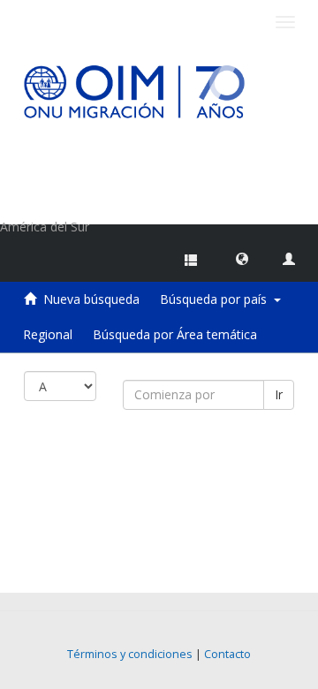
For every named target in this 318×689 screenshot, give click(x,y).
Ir (279, 394)
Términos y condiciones (130, 654)
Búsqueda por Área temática (175, 334)
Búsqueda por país (217, 299)
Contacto (227, 654)
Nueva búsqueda (91, 299)
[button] (242, 258)
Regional (47, 334)
